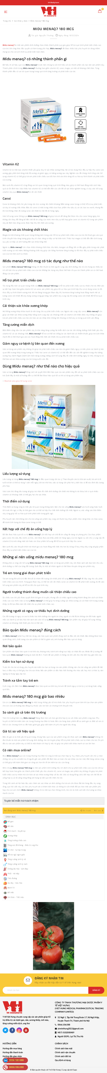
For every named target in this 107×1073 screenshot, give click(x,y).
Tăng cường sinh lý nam (17, 864)
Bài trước (87, 811)
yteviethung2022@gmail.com (71, 1029)
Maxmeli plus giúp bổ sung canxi (18, 381)
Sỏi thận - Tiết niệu (16, 897)
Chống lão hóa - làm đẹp (18, 869)
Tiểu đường (12, 878)
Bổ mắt (11, 893)
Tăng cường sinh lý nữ (17, 859)
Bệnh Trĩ (11, 888)
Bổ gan (11, 822)
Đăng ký (96, 990)
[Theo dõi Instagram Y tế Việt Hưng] (19, 1030)
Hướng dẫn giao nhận (12, 1056)
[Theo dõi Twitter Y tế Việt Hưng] (5, 1030)
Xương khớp (13, 836)
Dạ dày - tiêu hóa (15, 883)
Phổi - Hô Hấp (13, 874)
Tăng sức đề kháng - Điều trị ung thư (23, 845)
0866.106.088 (64, 1025)
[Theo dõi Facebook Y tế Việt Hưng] (12, 1030)
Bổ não (11, 826)
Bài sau (97, 811)
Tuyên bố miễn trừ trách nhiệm (21, 801)
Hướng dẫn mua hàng (12, 1049)
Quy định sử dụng (63, 1060)
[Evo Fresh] (53, 936)
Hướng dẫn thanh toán (13, 1053)
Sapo (75, 1070)
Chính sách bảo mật (63, 1049)
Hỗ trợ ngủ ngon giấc (16, 855)
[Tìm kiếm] (93, 12)
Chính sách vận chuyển (65, 1053)
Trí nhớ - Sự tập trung (17, 850)
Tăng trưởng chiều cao (17, 840)
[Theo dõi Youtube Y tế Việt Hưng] (26, 1030)
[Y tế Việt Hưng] (48, 12)
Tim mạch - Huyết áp (16, 831)
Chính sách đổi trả (63, 1056)
